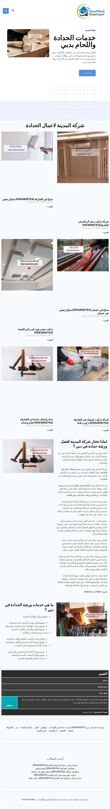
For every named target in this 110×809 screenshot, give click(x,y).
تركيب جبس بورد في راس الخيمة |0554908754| (35, 330)
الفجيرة (62, 730)
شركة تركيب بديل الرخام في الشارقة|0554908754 (93, 223)
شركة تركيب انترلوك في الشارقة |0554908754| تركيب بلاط (91, 421)
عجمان (70, 730)
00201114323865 (28, 800)
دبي (16, 727)
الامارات (103, 479)
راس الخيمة (42, 730)
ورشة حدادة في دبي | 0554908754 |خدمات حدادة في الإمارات (76, 727)
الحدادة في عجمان (81, 485)
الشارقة (9, 727)
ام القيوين (53, 730)
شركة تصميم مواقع (48, 800)
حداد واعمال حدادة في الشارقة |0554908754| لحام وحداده (36, 420)
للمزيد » (106, 232)
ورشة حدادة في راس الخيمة (79, 495)
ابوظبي (44, 727)
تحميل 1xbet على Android (95, 591)
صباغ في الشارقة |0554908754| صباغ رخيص (27, 199)
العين (36, 727)
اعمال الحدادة (26, 727)
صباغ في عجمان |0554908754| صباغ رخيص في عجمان (84, 311)
